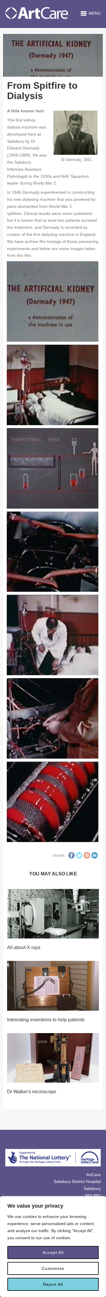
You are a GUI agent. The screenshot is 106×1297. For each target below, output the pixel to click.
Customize (53, 1268)
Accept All (53, 1252)
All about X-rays (23, 947)
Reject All (53, 1284)
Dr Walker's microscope (31, 1091)
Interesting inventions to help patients (46, 1019)
